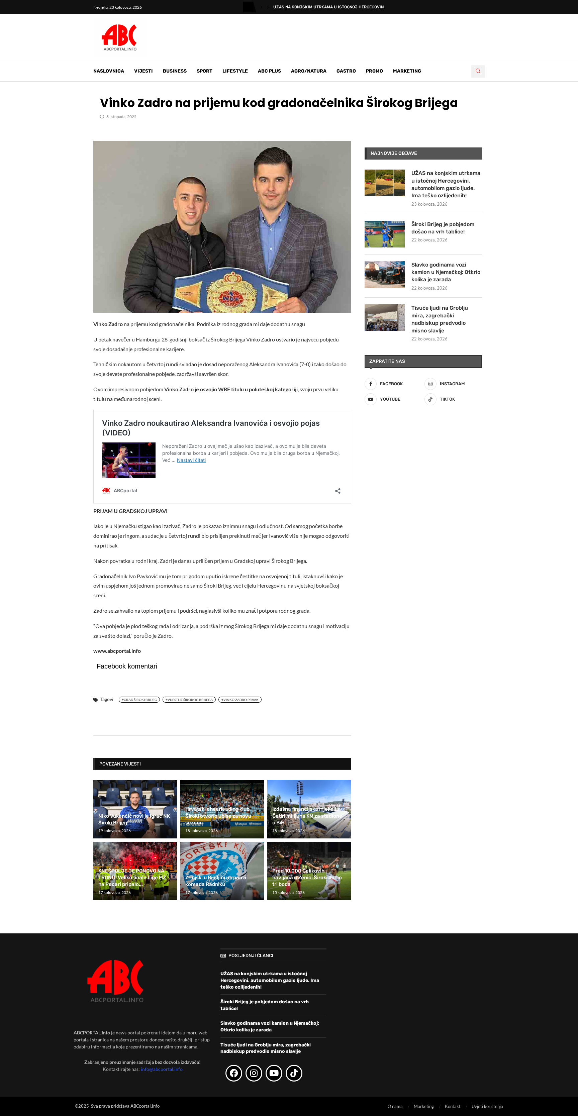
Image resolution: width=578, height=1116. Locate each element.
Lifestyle (235, 71)
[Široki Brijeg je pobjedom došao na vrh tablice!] (385, 234)
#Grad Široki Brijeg (139, 700)
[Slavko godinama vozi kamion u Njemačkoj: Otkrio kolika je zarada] (385, 274)
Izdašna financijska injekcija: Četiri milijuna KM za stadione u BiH (307, 816)
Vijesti (143, 71)
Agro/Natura (308, 71)
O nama (395, 1106)
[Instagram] (254, 1073)
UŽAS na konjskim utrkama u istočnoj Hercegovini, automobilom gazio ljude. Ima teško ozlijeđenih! (445, 184)
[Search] (478, 71)
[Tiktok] (294, 1073)
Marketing (407, 71)
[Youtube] (274, 1073)
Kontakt (453, 1106)
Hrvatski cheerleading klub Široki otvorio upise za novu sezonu (218, 816)
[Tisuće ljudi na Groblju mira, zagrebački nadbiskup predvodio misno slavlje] (385, 317)
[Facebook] (233, 1073)
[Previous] (261, 7)
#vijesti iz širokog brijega (189, 700)
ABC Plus (269, 71)
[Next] (268, 7)
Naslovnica (108, 71)
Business (175, 71)
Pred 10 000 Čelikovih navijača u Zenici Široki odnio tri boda (307, 878)
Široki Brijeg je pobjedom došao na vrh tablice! (442, 228)
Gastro (346, 71)
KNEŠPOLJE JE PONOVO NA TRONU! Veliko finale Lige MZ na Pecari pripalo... (132, 878)
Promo (374, 71)
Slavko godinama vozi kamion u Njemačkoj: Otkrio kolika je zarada (445, 272)
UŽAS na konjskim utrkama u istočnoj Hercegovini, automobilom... (346, 7)
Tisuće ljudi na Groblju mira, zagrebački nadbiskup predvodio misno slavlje (439, 319)
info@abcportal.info (162, 1069)
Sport (204, 71)
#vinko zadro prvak (240, 700)
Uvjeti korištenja (487, 1106)
